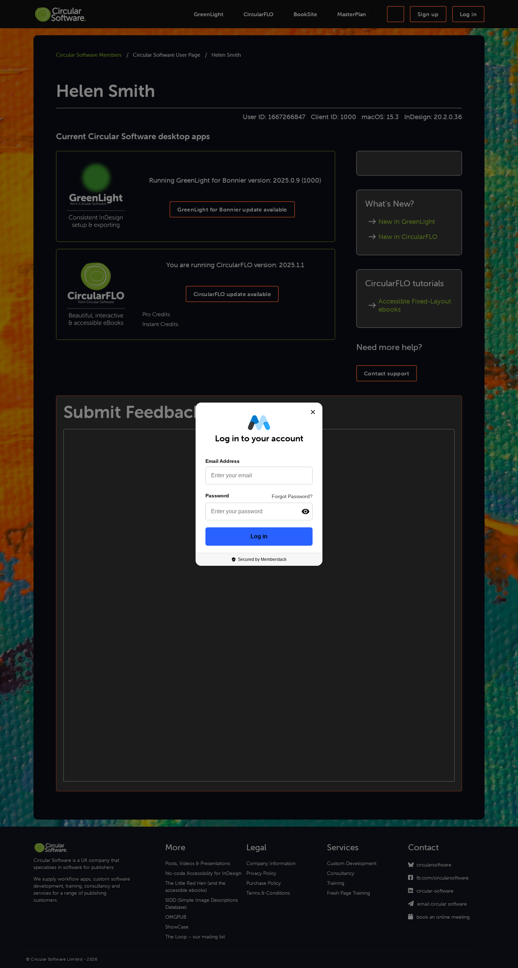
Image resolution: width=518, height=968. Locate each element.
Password (217, 495)
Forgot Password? (292, 496)
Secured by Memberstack (262, 559)
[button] (305, 511)
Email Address (222, 461)
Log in (259, 536)
